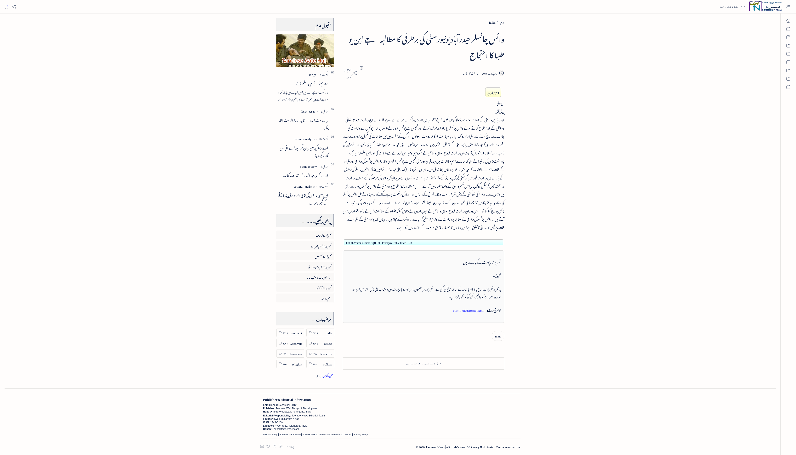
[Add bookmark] (361, 68)
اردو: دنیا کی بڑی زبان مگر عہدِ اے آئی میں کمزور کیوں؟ (304, 151)
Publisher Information (290, 434)
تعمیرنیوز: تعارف (323, 234)
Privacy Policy (360, 434)
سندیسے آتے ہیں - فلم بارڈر (312, 83)
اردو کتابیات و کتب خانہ (319, 276)
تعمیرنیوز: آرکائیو (323, 287)
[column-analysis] (304, 138)
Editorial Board (309, 434)
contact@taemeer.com (470, 310)
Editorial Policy (270, 434)
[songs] (312, 74)
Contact (348, 434)
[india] (498, 336)
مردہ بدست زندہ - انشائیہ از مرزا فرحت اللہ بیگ (303, 123)
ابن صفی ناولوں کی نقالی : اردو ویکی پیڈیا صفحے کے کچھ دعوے (303, 198)
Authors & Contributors (330, 434)
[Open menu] (788, 6)
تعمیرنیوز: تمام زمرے (321, 245)
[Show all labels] (325, 375)
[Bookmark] (6, 6)
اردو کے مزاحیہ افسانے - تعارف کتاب (305, 174)
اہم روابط (326, 297)
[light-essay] (308, 111)
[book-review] (308, 166)
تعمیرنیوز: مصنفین (323, 256)
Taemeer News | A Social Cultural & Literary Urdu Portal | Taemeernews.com (473, 446)
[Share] (350, 73)
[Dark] (14, 6)
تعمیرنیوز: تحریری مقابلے (319, 266)
